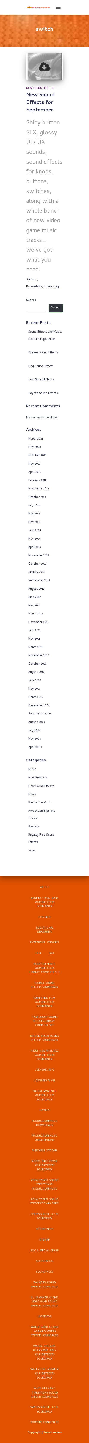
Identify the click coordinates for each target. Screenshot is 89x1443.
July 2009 (34, 730)
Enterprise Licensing (44, 943)
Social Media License (44, 1251)
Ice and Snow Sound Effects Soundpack (44, 1038)
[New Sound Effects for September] (44, 66)
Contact (44, 917)
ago (52, 286)
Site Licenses (44, 1229)
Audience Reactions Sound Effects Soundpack (44, 902)
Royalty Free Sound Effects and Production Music (45, 1185)
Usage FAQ (44, 1317)
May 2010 (34, 689)
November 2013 (38, 555)
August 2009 (36, 722)
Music (32, 769)
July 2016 (34, 505)
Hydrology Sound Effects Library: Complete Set (45, 1021)
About (44, 888)
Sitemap (44, 1240)
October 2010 (37, 664)
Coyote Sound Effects (43, 393)
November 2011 (38, 622)
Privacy (45, 1110)
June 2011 (34, 630)
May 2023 (34, 447)
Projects (34, 826)
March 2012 (35, 613)
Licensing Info (44, 1070)
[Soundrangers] (40, 7)
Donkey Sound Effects (43, 352)
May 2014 (34, 539)
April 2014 (34, 547)
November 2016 (38, 488)
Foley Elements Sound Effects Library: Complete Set (44, 968)
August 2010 (36, 672)
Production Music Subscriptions (44, 1138)
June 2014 (34, 530)
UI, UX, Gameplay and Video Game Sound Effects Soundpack (44, 1302)
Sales (32, 850)
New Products (38, 777)
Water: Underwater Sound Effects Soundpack (44, 1374)
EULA (38, 953)
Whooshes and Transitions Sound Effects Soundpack (44, 1393)
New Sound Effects (39, 88)
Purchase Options (44, 1151)
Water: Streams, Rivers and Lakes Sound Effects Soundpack (44, 1352)
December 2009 (39, 705)
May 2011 (34, 639)
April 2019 (34, 472)
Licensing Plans (44, 1081)
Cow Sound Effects (41, 379)
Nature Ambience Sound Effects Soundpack (44, 1095)
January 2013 (36, 572)
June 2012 (34, 597)
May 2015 (34, 522)
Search (31, 300)
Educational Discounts (44, 930)
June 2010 (34, 680)
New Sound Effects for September (40, 103)
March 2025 (35, 439)
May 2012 (34, 605)
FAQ (51, 953)
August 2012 (36, 589)
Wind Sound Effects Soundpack (44, 1410)
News (32, 794)
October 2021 (37, 455)
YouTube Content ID (44, 1423)
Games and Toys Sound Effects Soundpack (44, 1002)
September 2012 (39, 580)
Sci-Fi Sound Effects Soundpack (45, 1217)
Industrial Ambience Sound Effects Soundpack (45, 1055)
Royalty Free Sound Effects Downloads (44, 1202)
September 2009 (39, 713)
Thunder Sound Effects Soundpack (44, 1285)
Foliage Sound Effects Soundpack (44, 985)
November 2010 (38, 655)
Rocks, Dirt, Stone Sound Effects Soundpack (44, 1166)
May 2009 (34, 739)
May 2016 (34, 513)
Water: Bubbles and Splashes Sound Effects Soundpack (44, 1331)
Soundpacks (44, 1272)
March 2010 (35, 697)
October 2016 (37, 497)
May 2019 (34, 464)
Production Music (39, 802)
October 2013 (37, 564)
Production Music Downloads (44, 1123)
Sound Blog (44, 1261)
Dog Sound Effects (41, 366)
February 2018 (37, 480)
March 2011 (35, 647)
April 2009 (35, 747)
